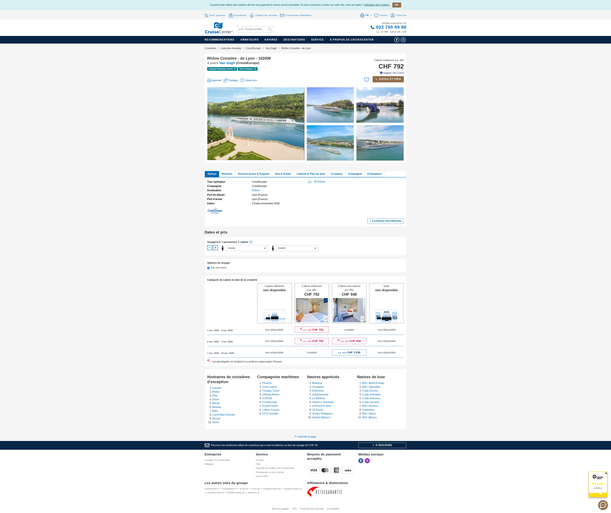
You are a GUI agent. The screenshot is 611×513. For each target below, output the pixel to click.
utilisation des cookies (376, 4)
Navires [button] (271, 39)
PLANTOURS (270, 406)
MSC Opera (369, 413)
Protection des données (312, 508)
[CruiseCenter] (219, 27)
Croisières (210, 48)
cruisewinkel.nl (229, 488)
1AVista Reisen (271, 394)
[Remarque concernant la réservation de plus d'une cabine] (250, 242)
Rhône (256, 190)
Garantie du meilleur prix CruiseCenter (275, 468)
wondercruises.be (272, 488)
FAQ (258, 464)
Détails (321, 181)
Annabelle (318, 387)
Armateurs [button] (250, 39)
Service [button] (318, 39)
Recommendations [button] (220, 39)
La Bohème (318, 398)
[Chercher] (270, 29)
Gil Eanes (317, 409)
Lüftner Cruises (270, 409)
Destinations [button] (295, 39)
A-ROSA (267, 398)
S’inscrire (383, 445)
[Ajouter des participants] (215, 247)
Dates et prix (389, 79)
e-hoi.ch (244, 488)
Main (215, 411)
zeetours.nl (253, 492)
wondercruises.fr (215, 492)
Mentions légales (280, 508)
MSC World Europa (373, 383)
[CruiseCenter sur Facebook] (397, 39)
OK (397, 4)
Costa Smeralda (371, 394)
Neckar (216, 418)
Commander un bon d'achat (270, 472)
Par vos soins (218, 267)
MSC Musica (369, 417)
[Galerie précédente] (214, 123)
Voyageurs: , (222, 242)
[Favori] (366, 79)
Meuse (216, 403)
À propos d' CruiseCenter (217, 460)
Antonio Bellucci (321, 417)
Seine (215, 422)
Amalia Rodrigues (322, 413)
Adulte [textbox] (231, 248)
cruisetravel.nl (212, 488)
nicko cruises (269, 387)
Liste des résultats (231, 48)
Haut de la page (307, 436)
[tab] (212, 174)
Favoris (383, 15)
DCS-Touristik (270, 413)
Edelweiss (318, 390)
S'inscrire (401, 15)
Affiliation (209, 464)
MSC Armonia (370, 406)
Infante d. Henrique (323, 402)
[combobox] (247, 248)
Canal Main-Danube (223, 414)
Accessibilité (333, 508)
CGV (294, 508)
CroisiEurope (253, 48)
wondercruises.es (293, 488)
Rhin (215, 395)
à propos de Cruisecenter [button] (352, 39)
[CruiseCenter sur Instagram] (403, 39)
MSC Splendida (371, 387)
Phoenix (267, 383)
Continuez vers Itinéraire (387, 221)
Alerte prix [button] (251, 80)
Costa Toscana (370, 402)
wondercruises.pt (236, 492)
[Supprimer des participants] (209, 247)
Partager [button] (233, 80)
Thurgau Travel (270, 390)
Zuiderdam (368, 409)
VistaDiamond (320, 394)
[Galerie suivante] (297, 123)
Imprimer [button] (216, 80)
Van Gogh (271, 48)
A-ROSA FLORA (321, 406)
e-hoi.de (255, 488)
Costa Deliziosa (371, 398)
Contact (260, 460)
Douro (215, 399)
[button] (365, 16)
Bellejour (317, 383)
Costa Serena (370, 390)
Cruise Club (262, 476)
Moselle (216, 407)
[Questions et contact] (603, 505)
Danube (216, 388)
